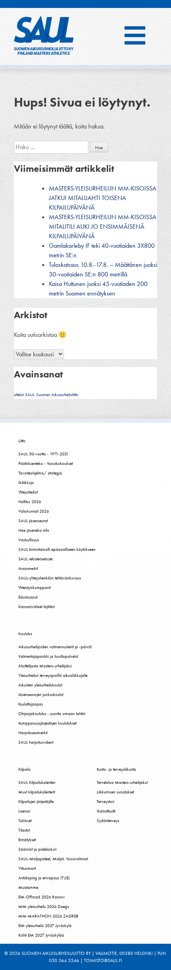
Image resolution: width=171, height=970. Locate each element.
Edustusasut (27, 597)
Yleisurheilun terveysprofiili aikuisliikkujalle (52, 675)
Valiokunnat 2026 (33, 511)
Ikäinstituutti (106, 811)
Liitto (21, 440)
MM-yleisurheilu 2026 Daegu (43, 906)
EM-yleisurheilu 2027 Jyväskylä (45, 925)
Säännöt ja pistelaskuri (37, 849)
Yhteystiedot (28, 492)
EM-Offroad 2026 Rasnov (41, 897)
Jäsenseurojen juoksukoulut (40, 694)
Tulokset (24, 820)
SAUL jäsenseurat (33, 520)
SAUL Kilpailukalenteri (36, 782)
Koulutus (25, 633)
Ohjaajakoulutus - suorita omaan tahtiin (52, 713)
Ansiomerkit (28, 568)
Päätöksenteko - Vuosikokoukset (45, 463)
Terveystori (105, 801)
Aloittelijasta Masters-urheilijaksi (45, 666)
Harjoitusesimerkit (32, 732)
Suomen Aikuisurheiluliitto (57, 394)
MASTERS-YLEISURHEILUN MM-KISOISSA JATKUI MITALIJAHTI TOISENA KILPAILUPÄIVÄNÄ (102, 198)
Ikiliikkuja (26, 482)
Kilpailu (24, 769)
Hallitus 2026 (29, 501)
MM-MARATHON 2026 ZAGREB (48, 916)
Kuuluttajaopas (30, 704)
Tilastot (24, 830)
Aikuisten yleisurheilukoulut (40, 685)
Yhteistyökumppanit (34, 587)
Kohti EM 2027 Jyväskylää (41, 935)
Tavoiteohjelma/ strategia (40, 473)
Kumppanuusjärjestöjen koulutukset (47, 723)
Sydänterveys (108, 820)
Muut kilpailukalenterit (36, 792)
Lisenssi (24, 811)
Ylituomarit (27, 868)
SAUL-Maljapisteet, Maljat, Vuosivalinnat (53, 858)
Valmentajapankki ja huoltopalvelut (48, 656)
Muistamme (28, 887)
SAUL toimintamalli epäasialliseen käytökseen (56, 549)
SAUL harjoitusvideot (35, 742)
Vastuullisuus (28, 539)
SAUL (30, 394)
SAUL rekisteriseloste (35, 559)
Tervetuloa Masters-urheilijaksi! (122, 782)
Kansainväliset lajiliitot (36, 606)
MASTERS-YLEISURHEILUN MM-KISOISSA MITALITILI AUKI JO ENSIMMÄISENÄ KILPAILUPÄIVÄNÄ (102, 226)
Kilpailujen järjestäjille (36, 801)
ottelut (18, 394)
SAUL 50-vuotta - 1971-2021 (43, 454)
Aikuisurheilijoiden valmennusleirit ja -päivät (54, 646)
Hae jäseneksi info (33, 530)
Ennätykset (27, 839)
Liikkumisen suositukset (115, 792)
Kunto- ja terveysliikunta (116, 769)
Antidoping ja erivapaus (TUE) (44, 878)
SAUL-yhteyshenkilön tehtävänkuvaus (49, 578)
